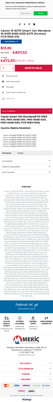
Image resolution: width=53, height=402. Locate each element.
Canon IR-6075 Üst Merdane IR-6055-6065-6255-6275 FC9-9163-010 (27, 275)
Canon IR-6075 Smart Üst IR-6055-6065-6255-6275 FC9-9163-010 (27, 223)
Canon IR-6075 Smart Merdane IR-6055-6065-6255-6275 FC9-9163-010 (26, 241)
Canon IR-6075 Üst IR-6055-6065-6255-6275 (28, 283)
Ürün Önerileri (8, 172)
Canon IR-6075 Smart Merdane (26, 230)
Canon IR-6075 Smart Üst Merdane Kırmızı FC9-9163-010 (28, 210)
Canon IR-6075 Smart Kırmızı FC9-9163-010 (23, 261)
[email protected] (26, 355)
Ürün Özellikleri (8, 111)
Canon (7, 191)
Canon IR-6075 (16, 191)
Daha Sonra (26, 13)
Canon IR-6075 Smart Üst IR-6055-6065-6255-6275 (26, 215)
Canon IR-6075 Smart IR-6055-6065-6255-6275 (26, 249)
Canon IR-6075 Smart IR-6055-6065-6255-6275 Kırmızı (27, 251)
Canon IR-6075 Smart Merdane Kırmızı (25, 243)
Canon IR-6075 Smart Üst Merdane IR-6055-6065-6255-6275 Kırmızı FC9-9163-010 (27, 202)
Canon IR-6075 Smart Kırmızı (34, 259)
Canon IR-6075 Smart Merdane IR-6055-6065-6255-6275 (27, 231)
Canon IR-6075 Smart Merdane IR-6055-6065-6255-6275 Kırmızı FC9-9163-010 (26, 238)
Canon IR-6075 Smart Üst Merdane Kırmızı (22, 209)
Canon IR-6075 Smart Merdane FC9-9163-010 (27, 247)
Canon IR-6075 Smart (33, 191)
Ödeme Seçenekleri (11, 167)
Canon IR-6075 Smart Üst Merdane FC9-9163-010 (26, 213)
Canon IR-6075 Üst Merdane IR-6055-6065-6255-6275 (25, 266)
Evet (41, 13)
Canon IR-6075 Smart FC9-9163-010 (27, 262)
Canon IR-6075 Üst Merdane (18, 265)
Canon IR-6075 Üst (39, 263)
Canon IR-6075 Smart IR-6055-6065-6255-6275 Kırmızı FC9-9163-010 (26, 254)
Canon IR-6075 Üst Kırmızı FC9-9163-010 (26, 292)
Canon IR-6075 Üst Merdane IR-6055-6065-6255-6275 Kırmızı (27, 268)
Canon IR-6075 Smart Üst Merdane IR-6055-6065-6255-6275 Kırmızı (25, 199)
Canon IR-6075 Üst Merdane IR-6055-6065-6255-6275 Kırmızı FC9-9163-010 (26, 272)
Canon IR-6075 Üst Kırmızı (32, 291)
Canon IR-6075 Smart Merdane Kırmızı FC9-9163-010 (26, 244)
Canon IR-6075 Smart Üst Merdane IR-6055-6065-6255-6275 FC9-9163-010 (26, 205)
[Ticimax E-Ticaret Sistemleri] (26, 399)
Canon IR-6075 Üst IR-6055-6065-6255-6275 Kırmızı (26, 285)
